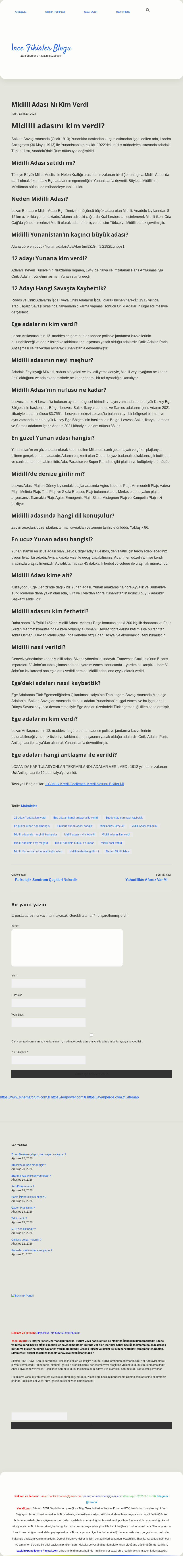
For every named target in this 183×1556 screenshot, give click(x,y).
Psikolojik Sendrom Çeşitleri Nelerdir (46, 880)
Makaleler (29, 806)
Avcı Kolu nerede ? (22, 1186)
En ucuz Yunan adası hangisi (75, 826)
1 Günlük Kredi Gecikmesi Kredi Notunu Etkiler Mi (84, 784)
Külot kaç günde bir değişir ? (28, 1165)
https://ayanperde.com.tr (106, 1097)
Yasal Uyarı (90, 11)
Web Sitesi (17, 1014)
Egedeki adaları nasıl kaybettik (124, 817)
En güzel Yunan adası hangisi (32, 826)
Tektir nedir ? (19, 1218)
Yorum (15, 925)
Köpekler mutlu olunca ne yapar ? (31, 1250)
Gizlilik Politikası (55, 11)
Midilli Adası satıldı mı (144, 826)
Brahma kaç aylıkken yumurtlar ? (31, 1175)
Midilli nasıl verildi (112, 843)
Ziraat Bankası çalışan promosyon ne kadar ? (38, 1154)
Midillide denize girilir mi (84, 851)
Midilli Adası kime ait (112, 826)
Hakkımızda (123, 11)
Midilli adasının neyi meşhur (31, 843)
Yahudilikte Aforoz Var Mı (146, 880)
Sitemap (132, 1097)
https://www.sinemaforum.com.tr (25, 1097)
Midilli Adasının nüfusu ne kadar (74, 843)
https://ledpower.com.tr (68, 1097)
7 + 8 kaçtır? (19, 1052)
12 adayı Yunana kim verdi (30, 817)
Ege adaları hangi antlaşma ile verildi (75, 817)
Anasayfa (20, 11)
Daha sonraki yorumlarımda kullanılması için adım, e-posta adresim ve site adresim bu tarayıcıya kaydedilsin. (77, 1041)
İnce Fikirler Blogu (41, 48)
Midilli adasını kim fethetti (79, 834)
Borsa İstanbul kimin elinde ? (28, 1197)
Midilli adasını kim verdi (116, 834)
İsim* (14, 975)
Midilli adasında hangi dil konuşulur (35, 834)
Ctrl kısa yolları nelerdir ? (26, 1239)
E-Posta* (16, 995)
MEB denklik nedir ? (23, 1229)
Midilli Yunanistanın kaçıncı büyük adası (38, 851)
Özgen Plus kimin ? (23, 1207)
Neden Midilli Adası (117, 851)
